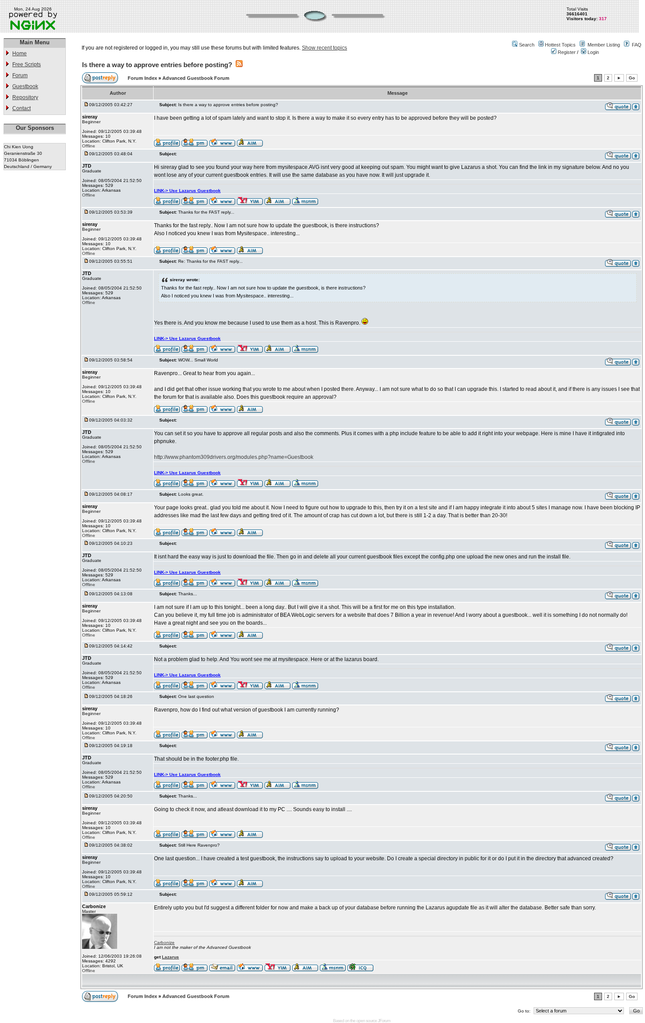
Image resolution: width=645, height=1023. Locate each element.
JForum (384, 1020)
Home (19, 53)
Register (566, 52)
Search (526, 44)
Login (592, 52)
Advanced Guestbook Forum (195, 78)
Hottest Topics (560, 44)
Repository (25, 97)
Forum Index (143, 78)
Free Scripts (26, 64)
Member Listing (604, 44)
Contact (21, 108)
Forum (20, 75)
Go (632, 77)
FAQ (636, 44)
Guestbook (25, 86)
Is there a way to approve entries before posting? (157, 64)
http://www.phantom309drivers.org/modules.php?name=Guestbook (233, 457)
